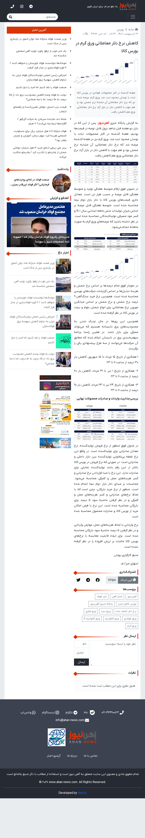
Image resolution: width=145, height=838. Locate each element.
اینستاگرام (49, 712)
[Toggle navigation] (133, 17)
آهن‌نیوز (132, 596)
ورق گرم (132, 626)
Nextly (82, 793)
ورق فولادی (130, 619)
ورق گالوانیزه (112, 619)
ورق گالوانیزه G (92, 619)
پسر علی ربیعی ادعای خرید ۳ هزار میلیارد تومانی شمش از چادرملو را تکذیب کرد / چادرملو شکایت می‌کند (39, 152)
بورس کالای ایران (127, 604)
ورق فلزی (91, 611)
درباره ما (72, 756)
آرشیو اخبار (54, 756)
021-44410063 (111, 712)
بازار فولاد (102, 596)
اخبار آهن (117, 596)
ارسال (81, 662)
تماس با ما (90, 756)
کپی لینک (126, 580)
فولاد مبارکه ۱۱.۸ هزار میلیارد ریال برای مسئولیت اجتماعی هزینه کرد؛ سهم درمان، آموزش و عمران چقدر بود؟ (40, 135)
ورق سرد (106, 611)
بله (86, 712)
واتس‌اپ (26, 712)
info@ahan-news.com (70, 720)
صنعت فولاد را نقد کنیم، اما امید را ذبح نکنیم (41, 87)
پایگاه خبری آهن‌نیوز (101, 604)
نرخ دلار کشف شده (126, 611)
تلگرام (69, 712)
